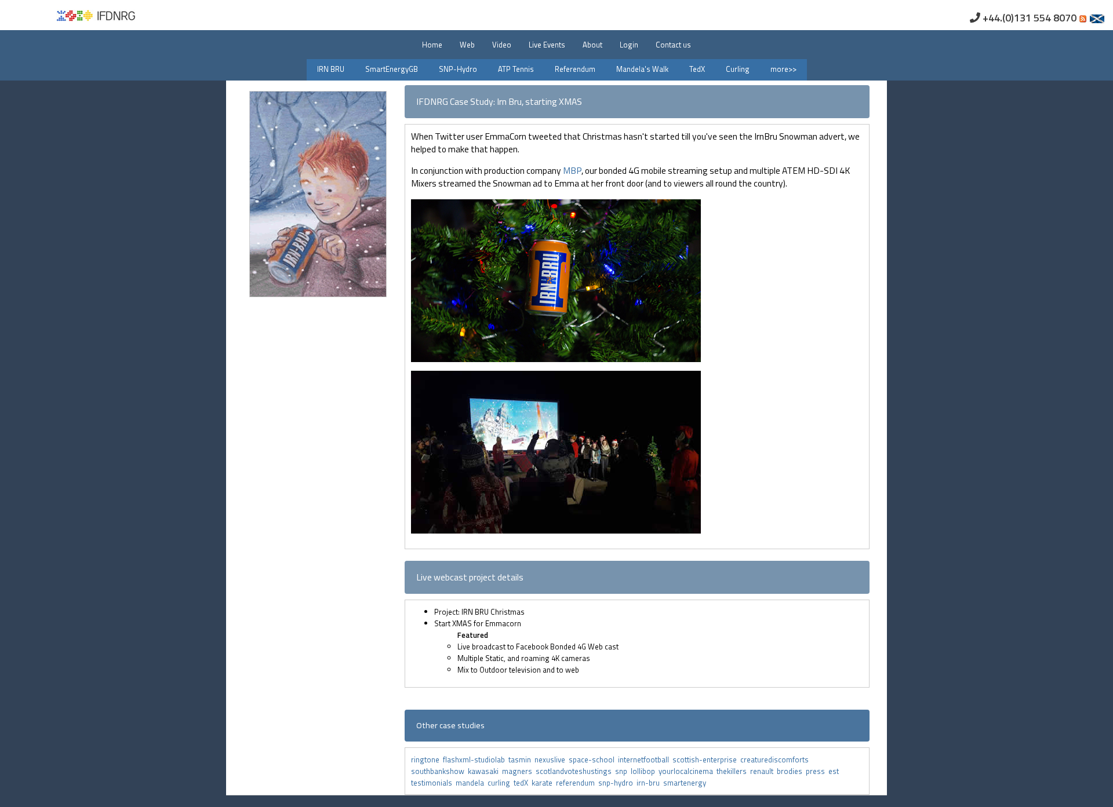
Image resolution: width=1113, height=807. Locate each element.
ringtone (425, 759)
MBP (572, 170)
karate (544, 782)
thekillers (733, 771)
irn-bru (649, 782)
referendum (577, 782)
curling (501, 782)
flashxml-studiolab (475, 759)
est (834, 771)
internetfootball (645, 759)
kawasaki (485, 771)
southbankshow (439, 771)
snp (623, 771)
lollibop (645, 771)
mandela (472, 782)
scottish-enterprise (706, 759)
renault (763, 771)
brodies (791, 771)
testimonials (433, 782)
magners (519, 771)
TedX (697, 69)
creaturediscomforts (775, 759)
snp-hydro (617, 782)
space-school (593, 759)
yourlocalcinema (687, 771)
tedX (523, 782)
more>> (783, 69)
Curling (738, 69)
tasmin (521, 759)
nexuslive (551, 759)
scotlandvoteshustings (575, 771)
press (817, 771)
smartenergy (685, 782)
